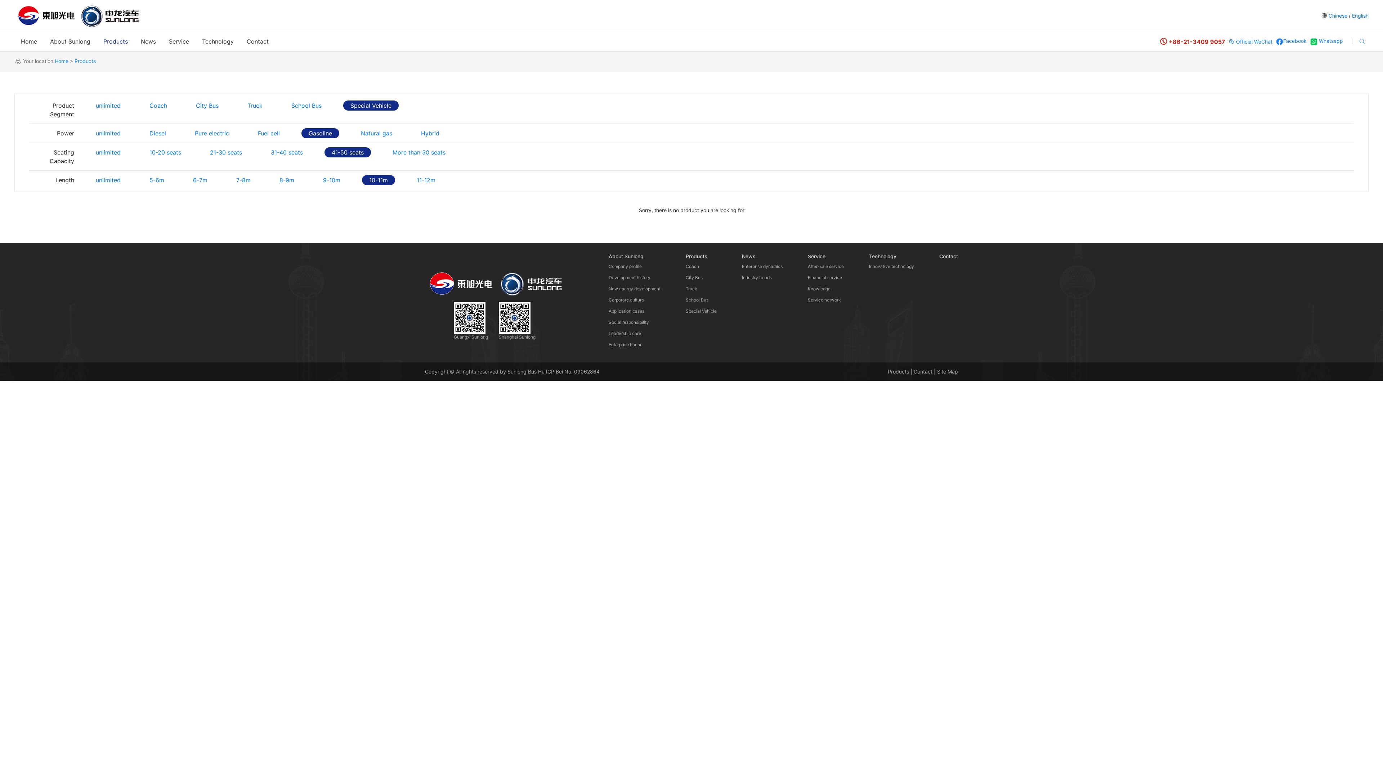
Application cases (626, 311)
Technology (218, 41)
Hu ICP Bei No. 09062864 (569, 371)
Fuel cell (269, 133)
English (1360, 16)
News (148, 41)
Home (29, 41)
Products (115, 41)
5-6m (156, 180)
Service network (824, 300)
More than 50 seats (419, 152)
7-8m (243, 180)
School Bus (306, 105)
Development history (629, 277)
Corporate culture (626, 300)
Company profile (625, 266)
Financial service (825, 277)
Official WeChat (1253, 42)
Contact (258, 41)
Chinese (1338, 16)
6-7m (200, 180)
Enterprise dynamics (762, 266)
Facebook (1295, 41)
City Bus (207, 105)
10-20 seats (165, 152)
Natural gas (376, 133)
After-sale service (826, 266)
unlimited (108, 105)
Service (179, 41)
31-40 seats (287, 152)
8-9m (286, 180)
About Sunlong (70, 41)
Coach (158, 105)
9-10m (331, 180)
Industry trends (757, 277)
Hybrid (430, 133)
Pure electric (212, 133)
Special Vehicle (370, 105)
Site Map (947, 371)
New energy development (635, 288)
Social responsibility (629, 322)
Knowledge (819, 288)
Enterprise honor (625, 344)
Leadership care (625, 333)
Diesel (157, 133)
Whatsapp (1330, 41)
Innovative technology (891, 266)
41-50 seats (348, 152)
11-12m (426, 180)
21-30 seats (226, 152)
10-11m (378, 180)
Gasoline (320, 133)
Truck (255, 105)
